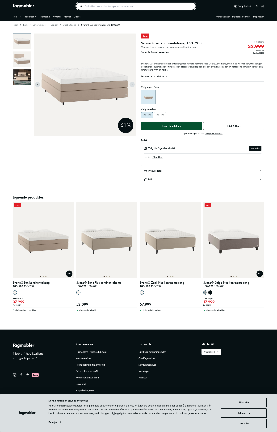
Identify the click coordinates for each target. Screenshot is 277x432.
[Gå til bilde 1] (40, 276)
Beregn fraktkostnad (213, 133)
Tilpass (242, 413)
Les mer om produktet (153, 76)
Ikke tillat (244, 423)
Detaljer (52, 422)
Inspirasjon (258, 16)
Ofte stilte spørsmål (87, 371)
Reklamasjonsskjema (87, 377)
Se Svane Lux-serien (158, 52)
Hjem (15, 24)
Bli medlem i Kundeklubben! (91, 351)
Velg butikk (255, 148)
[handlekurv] (255, 6)
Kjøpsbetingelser (85, 390)
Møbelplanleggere (241, 16)
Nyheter (57, 16)
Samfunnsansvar (147, 364)
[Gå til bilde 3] (45, 276)
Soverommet (39, 24)
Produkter (29, 16)
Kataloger (144, 371)
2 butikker (157, 157)
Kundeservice (83, 358)
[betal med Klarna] (35, 375)
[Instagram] (15, 375)
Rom (15, 16)
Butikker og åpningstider (152, 351)
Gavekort (81, 383)
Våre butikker (223, 16)
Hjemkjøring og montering (90, 364)
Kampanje (45, 16)
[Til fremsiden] (23, 6)
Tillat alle (244, 402)
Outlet (77, 16)
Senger (54, 24)
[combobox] (136, 6)
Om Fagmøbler (146, 358)
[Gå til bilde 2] (43, 276)
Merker (67, 16)
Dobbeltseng (69, 24)
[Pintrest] (27, 375)
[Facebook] (21, 375)
